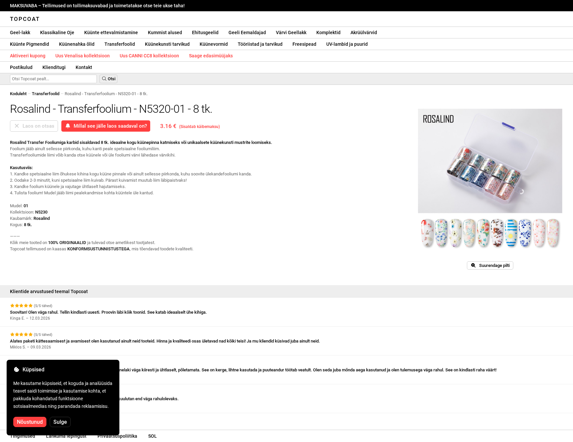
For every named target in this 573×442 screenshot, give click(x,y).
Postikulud (21, 67)
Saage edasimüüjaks (211, 55)
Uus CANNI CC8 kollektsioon (149, 55)
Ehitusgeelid (205, 32)
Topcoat (25, 19)
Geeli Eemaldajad (247, 32)
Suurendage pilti (493, 265)
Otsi (111, 78)
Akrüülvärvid (363, 32)
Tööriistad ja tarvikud (260, 44)
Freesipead (304, 44)
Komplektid (328, 32)
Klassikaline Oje (57, 32)
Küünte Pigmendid (29, 44)
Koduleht (18, 93)
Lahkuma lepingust (66, 436)
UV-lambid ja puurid (347, 44)
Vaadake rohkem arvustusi (36, 418)
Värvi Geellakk (291, 32)
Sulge (60, 422)
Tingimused (22, 436)
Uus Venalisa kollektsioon (82, 55)
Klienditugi (54, 67)
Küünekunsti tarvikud (167, 44)
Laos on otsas (37, 126)
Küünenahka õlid (77, 44)
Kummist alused (165, 32)
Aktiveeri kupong (27, 55)
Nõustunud (30, 422)
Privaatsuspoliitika (117, 436)
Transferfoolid (119, 44)
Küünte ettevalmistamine (111, 32)
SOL (152, 436)
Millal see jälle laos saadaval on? (109, 126)
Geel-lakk (20, 32)
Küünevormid (214, 44)
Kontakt (84, 67)
